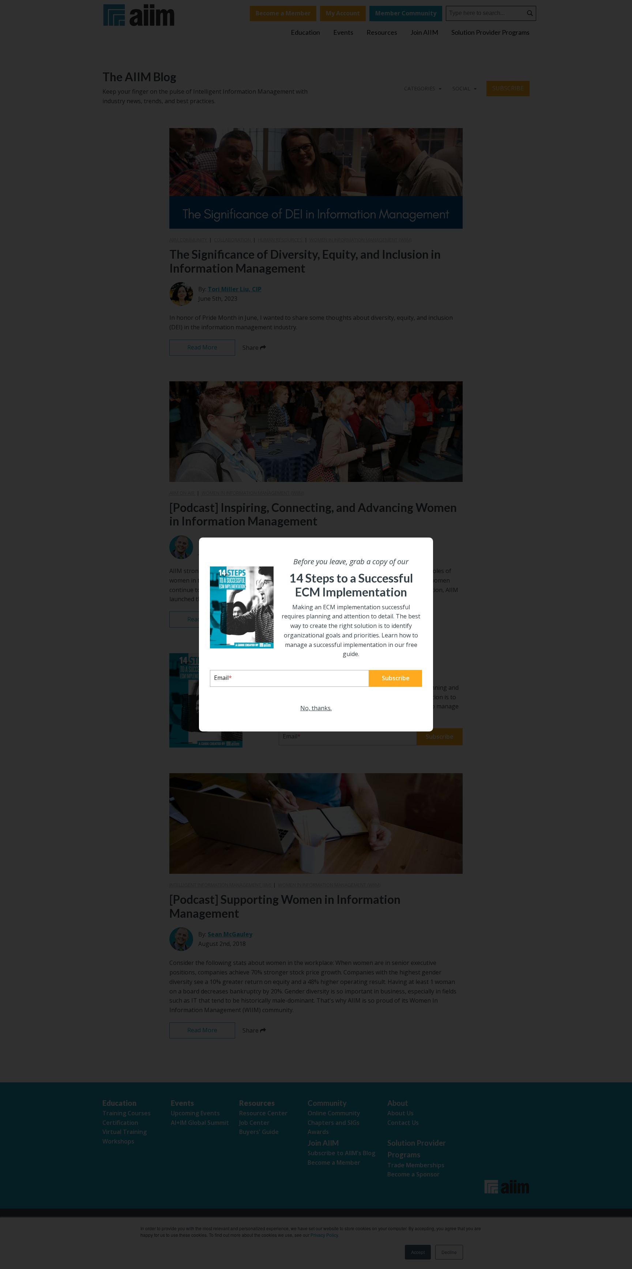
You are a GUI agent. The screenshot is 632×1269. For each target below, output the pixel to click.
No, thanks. (316, 708)
